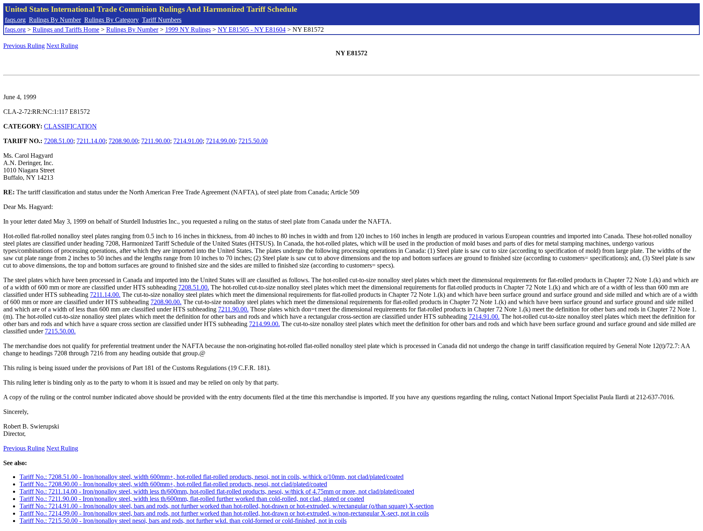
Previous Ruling (24, 45)
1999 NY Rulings (188, 29)
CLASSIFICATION (70, 126)
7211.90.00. (233, 309)
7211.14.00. (105, 294)
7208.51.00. (193, 287)
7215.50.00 (253, 140)
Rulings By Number (55, 19)
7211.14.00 (90, 140)
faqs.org (15, 19)
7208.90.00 (123, 140)
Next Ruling (62, 45)
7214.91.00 (188, 140)
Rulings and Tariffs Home (66, 29)
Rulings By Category (111, 19)
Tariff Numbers (161, 19)
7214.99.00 (220, 140)
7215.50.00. (60, 331)
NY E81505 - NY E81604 (252, 29)
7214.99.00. (264, 323)
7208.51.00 (58, 140)
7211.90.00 (155, 140)
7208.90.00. (166, 301)
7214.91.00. (484, 316)
